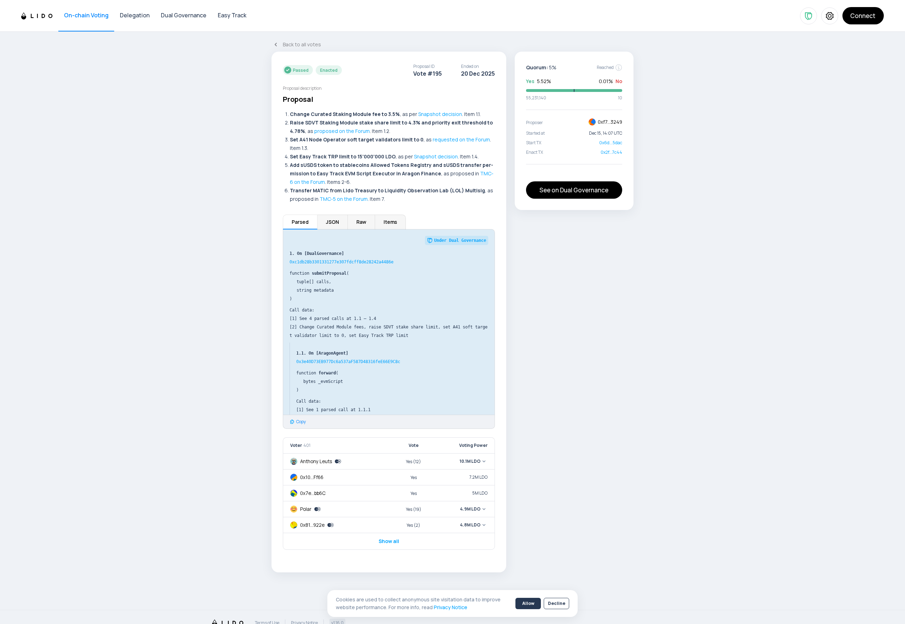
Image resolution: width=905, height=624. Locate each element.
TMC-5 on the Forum (344, 199)
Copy (301, 421)
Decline (556, 603)
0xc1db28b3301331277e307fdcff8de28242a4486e (341, 261)
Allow (528, 603)
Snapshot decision (440, 114)
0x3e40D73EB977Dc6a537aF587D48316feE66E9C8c (348, 361)
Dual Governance (183, 15)
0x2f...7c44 (611, 152)
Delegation (135, 15)
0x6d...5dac (610, 143)
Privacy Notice (450, 607)
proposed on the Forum (342, 131)
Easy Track (232, 15)
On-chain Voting (86, 15)
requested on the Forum (461, 139)
